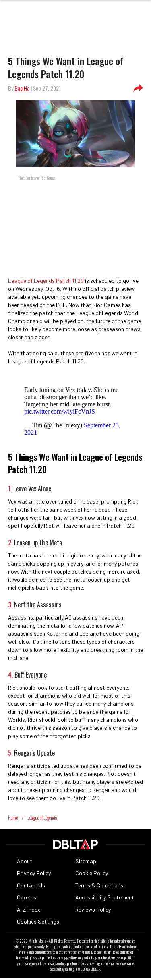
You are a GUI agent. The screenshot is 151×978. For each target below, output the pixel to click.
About (24, 861)
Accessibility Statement (104, 897)
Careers (26, 897)
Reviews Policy (93, 909)
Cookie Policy (91, 873)
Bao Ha (21, 88)
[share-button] (138, 88)
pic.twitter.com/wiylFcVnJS (59, 411)
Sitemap (85, 861)
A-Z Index (28, 909)
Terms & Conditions (99, 885)
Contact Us (31, 885)
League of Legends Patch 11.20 (46, 280)
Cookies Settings (38, 921)
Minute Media (37, 941)
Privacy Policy (34, 873)
